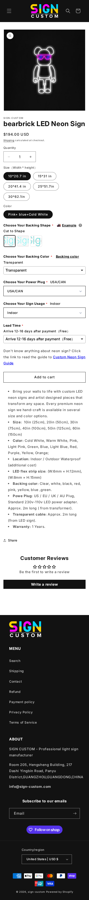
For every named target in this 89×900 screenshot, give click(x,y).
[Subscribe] (75, 813)
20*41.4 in (17, 186)
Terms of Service (23, 722)
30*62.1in (16, 196)
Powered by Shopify (59, 891)
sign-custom (36, 891)
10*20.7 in (17, 176)
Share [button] (12, 540)
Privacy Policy (21, 712)
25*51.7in (46, 186)
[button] (9, 11)
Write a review (44, 584)
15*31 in (45, 176)
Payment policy (21, 702)
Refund (15, 692)
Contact (15, 681)
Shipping (8, 140)
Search (15, 661)
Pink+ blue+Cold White (28, 214)
